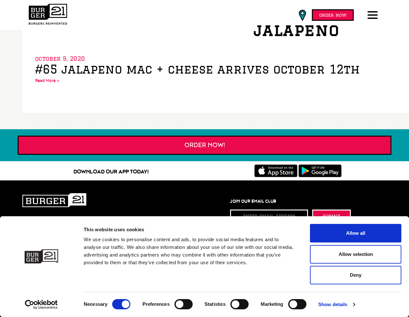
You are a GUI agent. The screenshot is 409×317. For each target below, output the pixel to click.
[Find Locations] (302, 15)
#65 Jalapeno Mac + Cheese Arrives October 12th (197, 69)
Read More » (47, 80)
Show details (332, 304)
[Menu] (373, 15)
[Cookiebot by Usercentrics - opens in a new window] (41, 304)
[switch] (183, 304)
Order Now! (204, 145)
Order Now (332, 15)
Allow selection (356, 254)
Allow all (355, 233)
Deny (355, 275)
